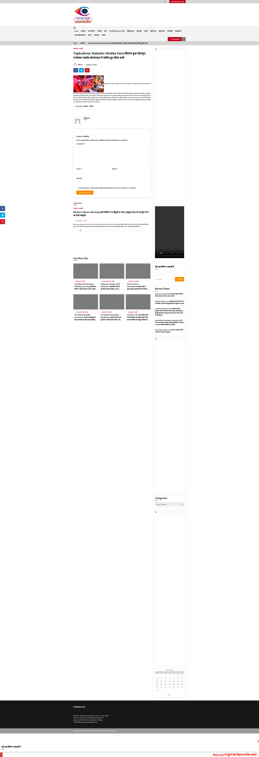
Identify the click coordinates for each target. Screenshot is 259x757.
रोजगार (89, 35)
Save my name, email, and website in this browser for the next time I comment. (107, 188)
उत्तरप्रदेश (96, 35)
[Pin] (2, 221)
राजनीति (99, 31)
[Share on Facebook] (2, 208)
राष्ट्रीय (103, 35)
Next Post (77, 203)
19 (165, 684)
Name (79, 169)
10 (157, 681)
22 (178, 684)
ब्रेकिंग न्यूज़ (153, 31)
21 (173, 684)
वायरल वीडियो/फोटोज (80, 35)
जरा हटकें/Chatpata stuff (117, 31)
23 (182, 684)
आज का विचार (91, 31)
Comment (80, 144)
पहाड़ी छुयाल (178, 31)
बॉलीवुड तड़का (130, 31)
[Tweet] (2, 215)
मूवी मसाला (139, 31)
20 (169, 684)
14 (173, 681)
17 (157, 684)
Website (79, 178)
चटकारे (146, 31)
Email (114, 169)
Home (76, 31)
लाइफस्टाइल (162, 31)
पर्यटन (105, 31)
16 (182, 681)
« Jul (169, 695)
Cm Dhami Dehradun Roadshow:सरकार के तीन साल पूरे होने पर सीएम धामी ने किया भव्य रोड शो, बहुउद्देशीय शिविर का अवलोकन (112, 317)
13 (169, 681)
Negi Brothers (112, 731)
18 (161, 684)
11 (161, 681)
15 (178, 681)
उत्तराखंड (83, 31)
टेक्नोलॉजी (169, 31)
